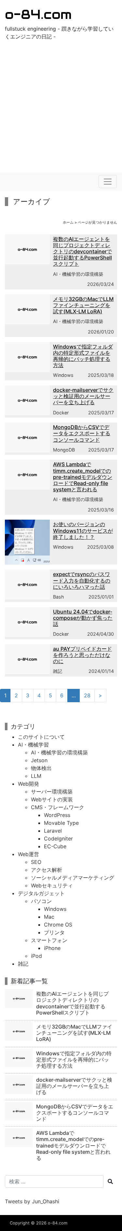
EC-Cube (55, 846)
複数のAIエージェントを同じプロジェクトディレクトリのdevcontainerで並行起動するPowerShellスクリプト (82, 251)
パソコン (41, 901)
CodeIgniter (58, 838)
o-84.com (38, 14)
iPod (36, 956)
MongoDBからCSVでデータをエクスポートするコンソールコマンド (81, 433)
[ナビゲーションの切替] (108, 181)
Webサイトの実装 (52, 799)
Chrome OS (58, 924)
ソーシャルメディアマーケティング (72, 877)
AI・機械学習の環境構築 (78, 274)
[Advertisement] (61, 108)
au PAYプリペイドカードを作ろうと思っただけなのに (82, 654)
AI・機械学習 (33, 744)
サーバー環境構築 (52, 791)
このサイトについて (41, 737)
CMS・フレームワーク (57, 807)
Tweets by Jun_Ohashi (32, 1201)
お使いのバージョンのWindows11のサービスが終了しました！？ (83, 530)
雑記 (57, 671)
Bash (58, 597)
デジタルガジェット (41, 893)
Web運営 (28, 854)
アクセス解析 (46, 870)
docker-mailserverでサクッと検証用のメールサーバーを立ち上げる (83, 396)
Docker (61, 412)
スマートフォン (49, 940)
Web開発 (28, 783)
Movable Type (61, 823)
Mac (49, 916)
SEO (36, 862)
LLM (36, 776)
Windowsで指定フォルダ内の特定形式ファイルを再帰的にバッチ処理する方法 (83, 356)
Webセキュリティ (52, 885)
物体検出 (41, 768)
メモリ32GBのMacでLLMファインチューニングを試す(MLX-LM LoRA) (83, 305)
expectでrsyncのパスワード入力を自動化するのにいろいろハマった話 (81, 580)
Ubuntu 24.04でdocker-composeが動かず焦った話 (83, 617)
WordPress (57, 815)
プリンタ (54, 932)
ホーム (68, 222)
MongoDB (64, 449)
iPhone (52, 948)
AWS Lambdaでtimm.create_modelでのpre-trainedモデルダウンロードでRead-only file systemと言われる (82, 477)
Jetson (39, 760)
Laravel (53, 830)
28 (87, 695)
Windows (63, 375)
